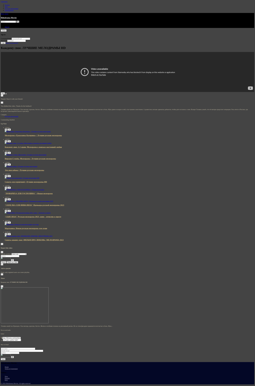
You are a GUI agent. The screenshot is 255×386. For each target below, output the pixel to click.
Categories (4, 1)
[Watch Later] (6, 130)
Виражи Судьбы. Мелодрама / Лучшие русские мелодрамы (30, 159)
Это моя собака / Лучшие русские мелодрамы (24, 170)
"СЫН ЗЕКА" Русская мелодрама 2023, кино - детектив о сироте (33, 217)
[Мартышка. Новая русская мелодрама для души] (22, 224)
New (6, 7)
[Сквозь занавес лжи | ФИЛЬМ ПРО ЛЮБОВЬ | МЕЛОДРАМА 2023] (28, 236)
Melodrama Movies (9, 18)
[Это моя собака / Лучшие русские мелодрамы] (21, 166)
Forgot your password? (12, 43)
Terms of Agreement (11, 369)
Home (7, 367)
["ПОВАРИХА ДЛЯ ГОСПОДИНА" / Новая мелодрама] (24, 190)
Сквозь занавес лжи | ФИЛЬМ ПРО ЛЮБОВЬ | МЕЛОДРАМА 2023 (34, 240)
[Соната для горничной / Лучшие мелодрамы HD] (22, 178)
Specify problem (6, 254)
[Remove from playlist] (9, 130)
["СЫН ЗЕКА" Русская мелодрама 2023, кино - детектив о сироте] (28, 213)
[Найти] (17, 22)
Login (3, 43)
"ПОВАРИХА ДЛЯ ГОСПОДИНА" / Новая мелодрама (29, 193)
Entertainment (9, 10)
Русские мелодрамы (11, 8)
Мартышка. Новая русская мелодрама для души (26, 228)
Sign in (7, 27)
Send (3, 359)
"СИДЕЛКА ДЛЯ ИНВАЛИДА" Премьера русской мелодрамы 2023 (34, 205)
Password (4, 41)
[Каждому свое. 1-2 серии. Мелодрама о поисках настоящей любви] (28, 143)
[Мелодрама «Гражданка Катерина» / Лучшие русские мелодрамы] (28, 131)
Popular (7, 5)
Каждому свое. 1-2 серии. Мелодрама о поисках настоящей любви (33, 147)
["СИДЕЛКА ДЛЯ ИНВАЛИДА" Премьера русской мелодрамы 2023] (29, 201)
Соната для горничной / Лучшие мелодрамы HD (26, 182)
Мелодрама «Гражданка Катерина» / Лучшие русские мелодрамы (33, 135)
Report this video (12, 262)
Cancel (4, 262)
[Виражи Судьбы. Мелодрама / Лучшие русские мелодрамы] (25, 155)
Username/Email (6, 38)
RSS (6, 380)
